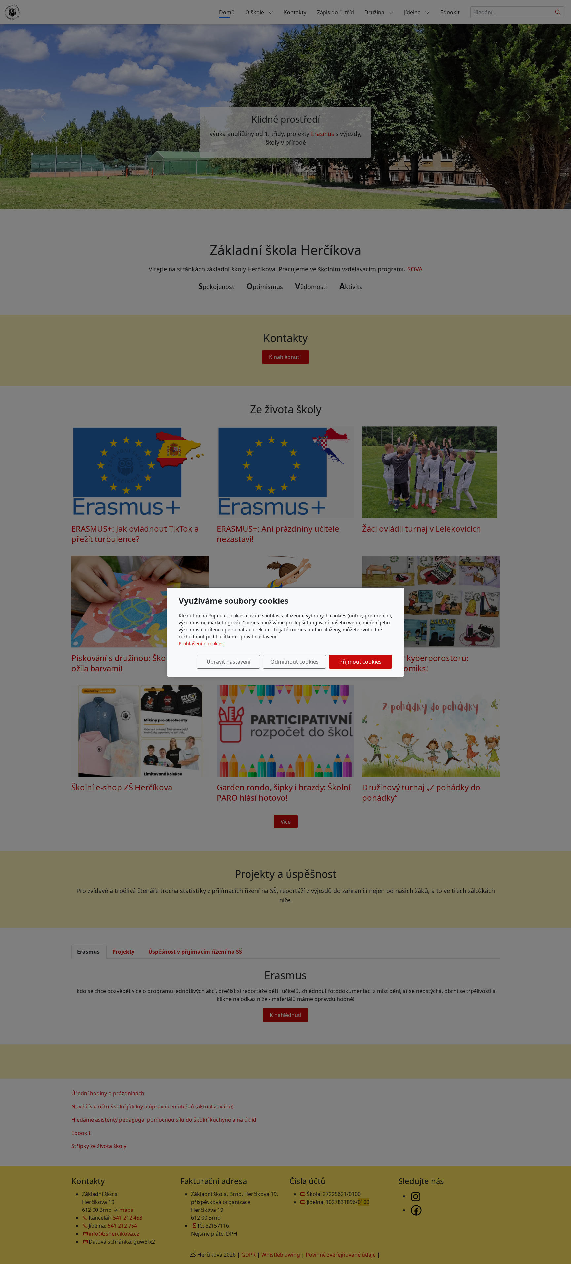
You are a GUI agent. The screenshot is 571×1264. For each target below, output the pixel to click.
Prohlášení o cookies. (202, 643)
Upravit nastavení (228, 661)
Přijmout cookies (360, 661)
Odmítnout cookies (294, 661)
